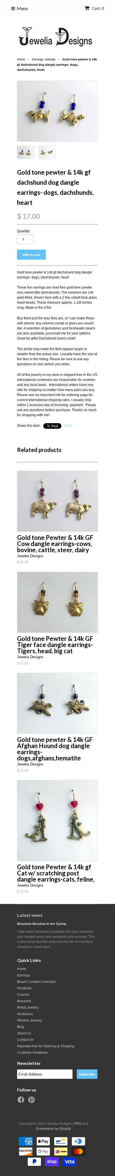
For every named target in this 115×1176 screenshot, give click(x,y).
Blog (20, 1027)
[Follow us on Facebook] (22, 1102)
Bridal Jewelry (28, 1007)
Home (21, 969)
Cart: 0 (97, 8)
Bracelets (24, 1001)
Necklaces (25, 1014)
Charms (23, 995)
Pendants (24, 988)
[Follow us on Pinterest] (32, 1102)
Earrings (23, 975)
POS (77, 1124)
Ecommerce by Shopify (53, 1129)
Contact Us (25, 1040)
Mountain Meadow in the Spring (41, 924)
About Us (24, 1033)
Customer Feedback (32, 1053)
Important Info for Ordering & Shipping (45, 1046)
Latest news (29, 915)
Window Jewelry (29, 1020)
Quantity (23, 231)
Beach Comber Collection (36, 982)
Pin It (68, 426)
